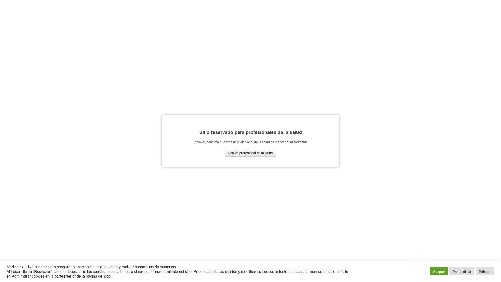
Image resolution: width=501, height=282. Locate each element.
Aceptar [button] (439, 271)
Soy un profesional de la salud (250, 152)
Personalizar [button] (461, 271)
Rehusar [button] (485, 271)
